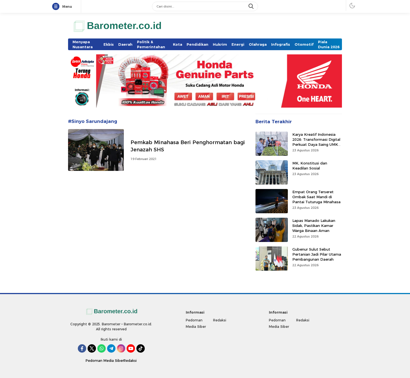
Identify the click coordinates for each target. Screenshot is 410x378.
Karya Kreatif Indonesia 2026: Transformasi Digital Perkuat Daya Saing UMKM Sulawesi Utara (316, 142)
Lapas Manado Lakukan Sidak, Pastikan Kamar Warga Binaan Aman (313, 225)
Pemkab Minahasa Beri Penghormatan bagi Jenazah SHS (188, 146)
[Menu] (57, 7)
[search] (251, 6)
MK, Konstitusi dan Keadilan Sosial (309, 165)
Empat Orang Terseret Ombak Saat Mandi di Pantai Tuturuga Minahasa (316, 196)
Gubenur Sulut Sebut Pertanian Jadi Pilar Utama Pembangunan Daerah (316, 254)
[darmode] (352, 5)
